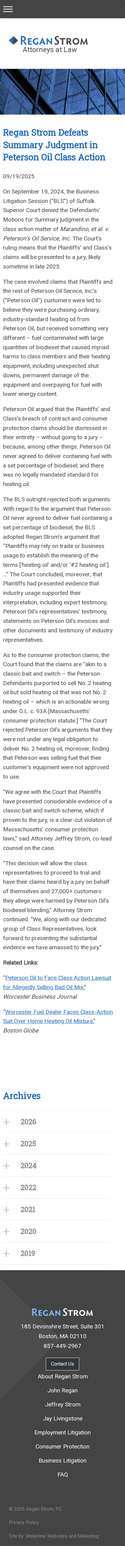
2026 (28, 1121)
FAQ (62, 1474)
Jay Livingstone (63, 1418)
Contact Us (62, 1364)
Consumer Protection (62, 1446)
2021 (28, 1209)
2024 (29, 1165)
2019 (28, 1253)
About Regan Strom (63, 1376)
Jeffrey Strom (62, 1404)
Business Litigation (62, 1460)
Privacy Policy (24, 1522)
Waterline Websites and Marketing (62, 1536)
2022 (28, 1187)
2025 (28, 1143)
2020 (28, 1231)
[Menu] (8, 9)
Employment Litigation (62, 1432)
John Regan (62, 1390)
